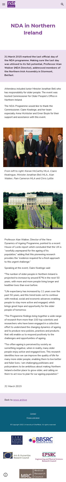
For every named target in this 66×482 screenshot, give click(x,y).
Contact (33, 414)
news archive (20, 400)
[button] (3, 4)
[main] (33, 29)
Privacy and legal (33, 418)
